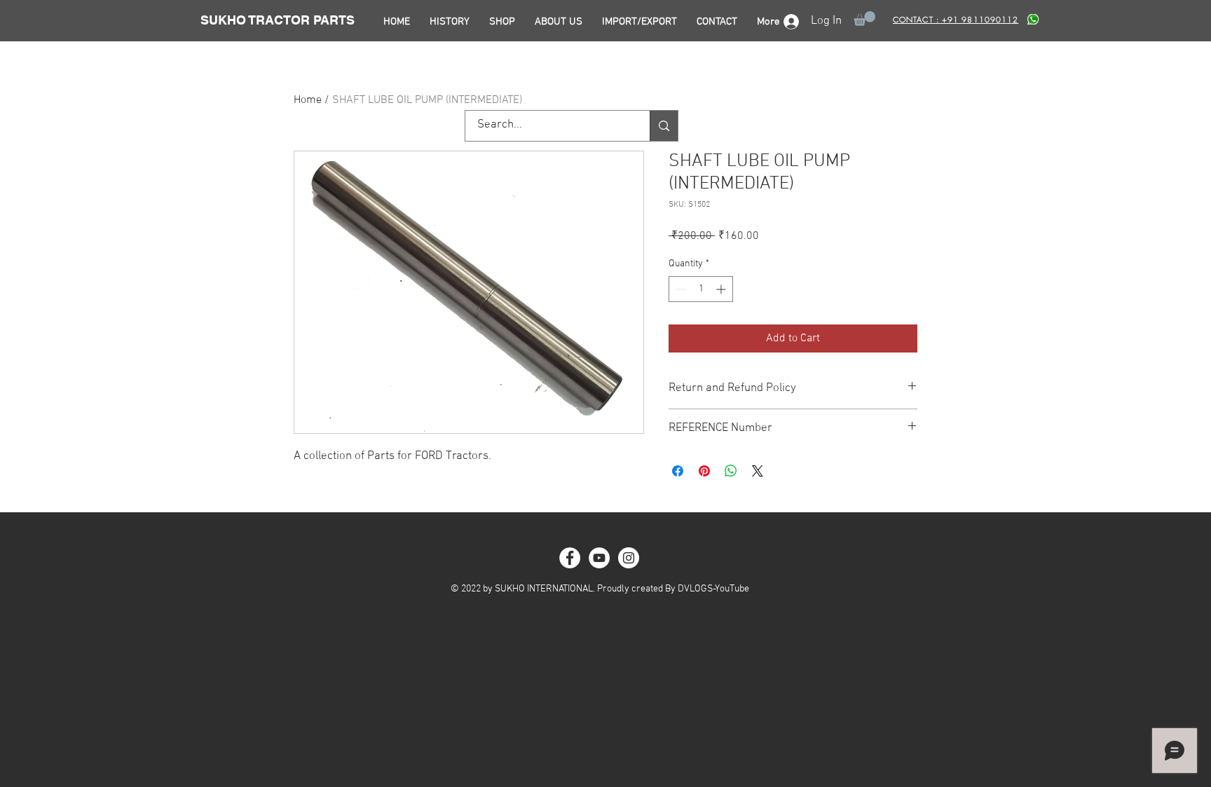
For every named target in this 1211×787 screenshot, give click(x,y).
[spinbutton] (700, 289)
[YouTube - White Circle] (599, 557)
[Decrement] (679, 289)
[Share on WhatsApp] (731, 471)
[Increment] (722, 289)
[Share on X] (757, 471)
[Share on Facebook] (677, 471)
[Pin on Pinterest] (704, 471)
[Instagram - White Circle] (628, 557)
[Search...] (664, 126)
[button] (864, 18)
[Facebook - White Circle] (569, 557)
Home (308, 100)
